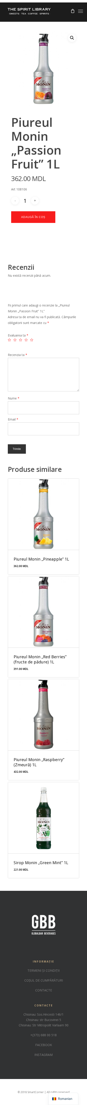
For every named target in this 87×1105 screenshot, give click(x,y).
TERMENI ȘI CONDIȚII (43, 970)
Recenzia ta (17, 355)
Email (13, 419)
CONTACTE (43, 990)
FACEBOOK (43, 1045)
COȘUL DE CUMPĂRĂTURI (43, 980)
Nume (13, 398)
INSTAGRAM (43, 1055)
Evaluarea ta (18, 335)
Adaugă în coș (33, 217)
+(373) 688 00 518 (43, 1035)
